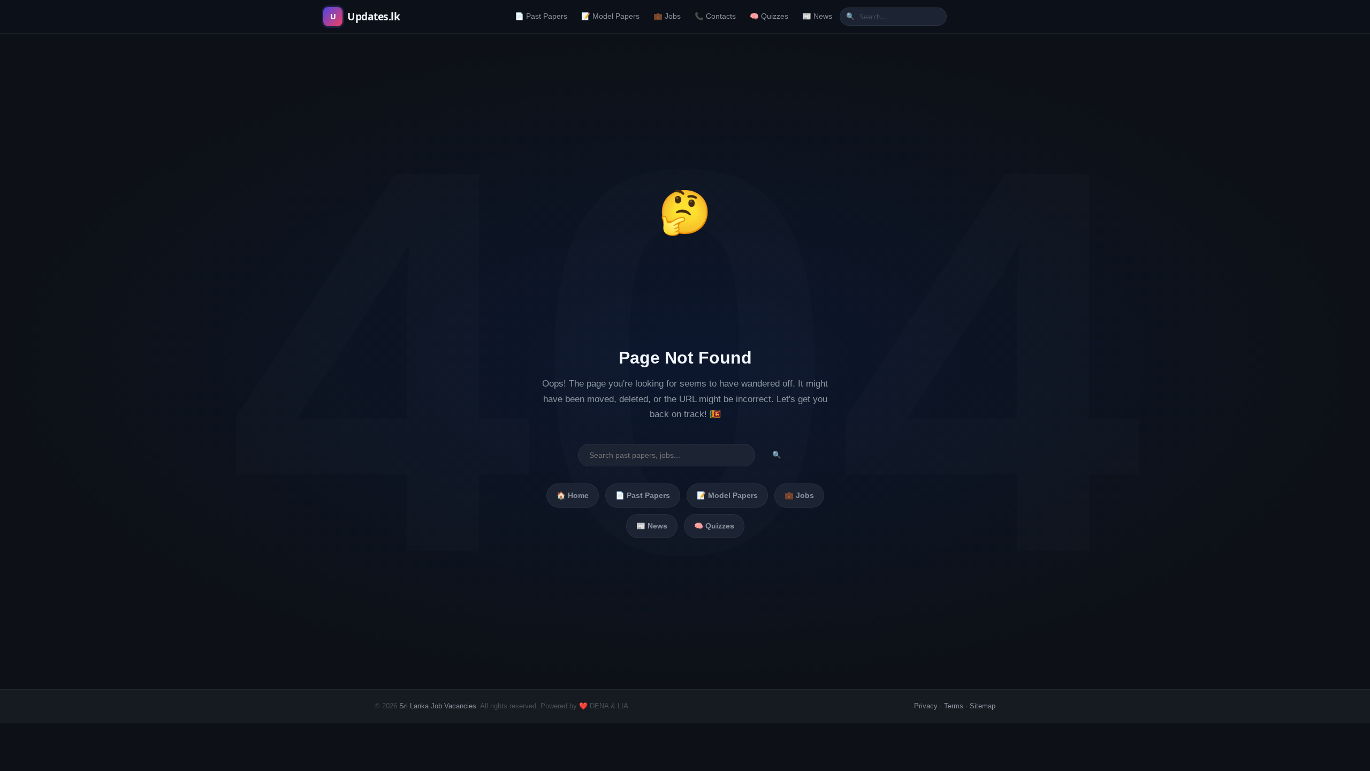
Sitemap (982, 706)
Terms (953, 706)
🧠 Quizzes (769, 16)
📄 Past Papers (541, 16)
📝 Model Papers (610, 16)
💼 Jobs (667, 16)
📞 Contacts (715, 16)
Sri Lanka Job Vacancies (437, 706)
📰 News (817, 16)
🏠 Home (573, 496)
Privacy (926, 706)
